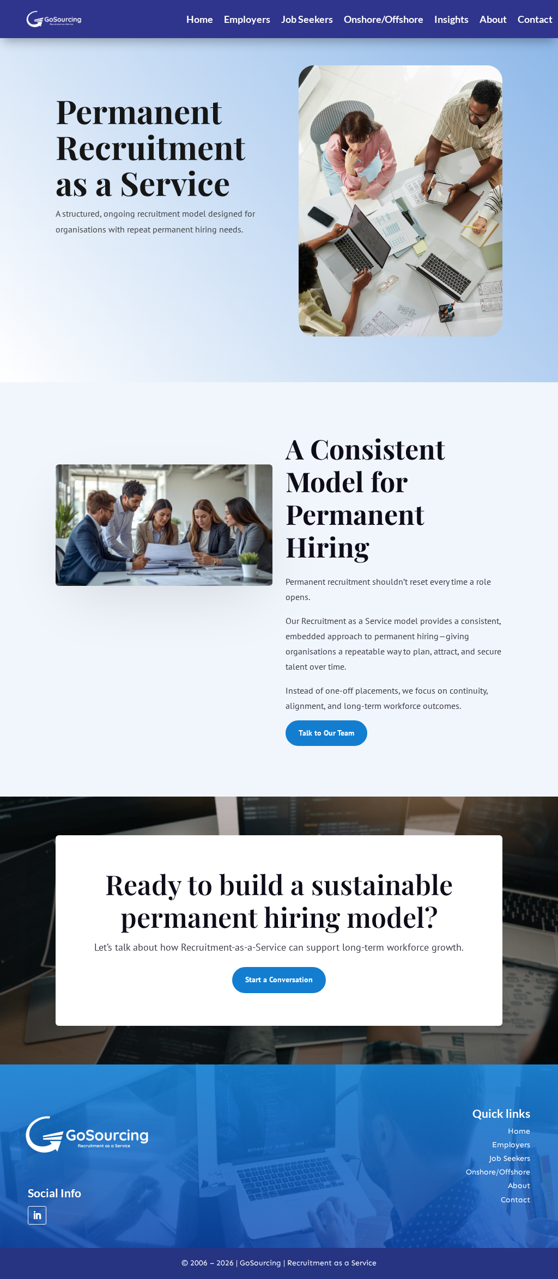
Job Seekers (307, 19)
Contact (535, 19)
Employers (247, 19)
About (493, 19)
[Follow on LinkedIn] (37, 1215)
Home (199, 19)
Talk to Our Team (326, 733)
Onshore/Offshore (383, 19)
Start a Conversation (279, 979)
